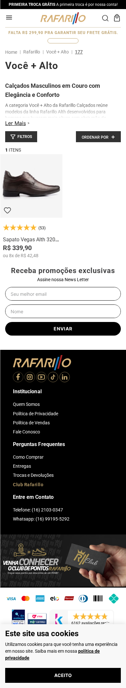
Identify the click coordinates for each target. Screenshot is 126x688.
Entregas (22, 466)
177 (79, 51)
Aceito (63, 675)
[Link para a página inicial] (12, 52)
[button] (21, 137)
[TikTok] (53, 378)
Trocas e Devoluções (33, 475)
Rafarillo (31, 51)
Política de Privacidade (35, 413)
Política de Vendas (31, 422)
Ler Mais (15, 123)
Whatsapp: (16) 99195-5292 (41, 519)
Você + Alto (57, 51)
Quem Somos (26, 404)
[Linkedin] (64, 378)
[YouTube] (41, 378)
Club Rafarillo (28, 484)
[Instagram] (30, 378)
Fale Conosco (26, 431)
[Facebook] (18, 378)
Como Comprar (28, 457)
